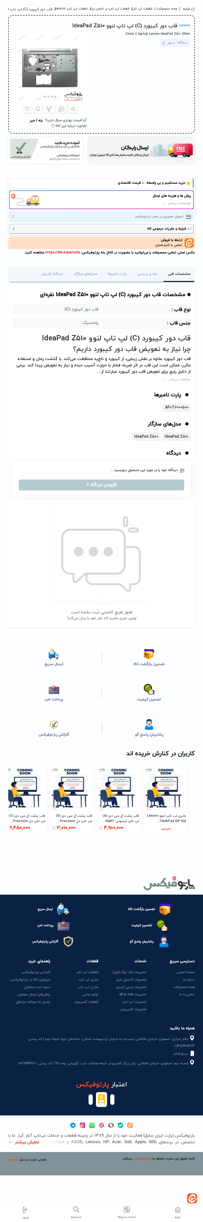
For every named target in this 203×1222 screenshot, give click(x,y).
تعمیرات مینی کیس (131, 987)
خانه (186, 9)
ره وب (12, 1159)
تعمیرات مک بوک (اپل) (129, 972)
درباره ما (189, 979)
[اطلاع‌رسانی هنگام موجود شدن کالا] (38, 108)
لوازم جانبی (90, 994)
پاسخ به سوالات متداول (33, 1002)
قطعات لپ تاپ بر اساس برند (111, 8)
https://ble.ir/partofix (62, 252)
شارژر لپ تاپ (88, 987)
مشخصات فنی (179, 273)
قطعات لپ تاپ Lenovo (72, 8)
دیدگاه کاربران (52, 273)
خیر (32, 120)
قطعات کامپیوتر (86, 1002)
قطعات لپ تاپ (143, 8)
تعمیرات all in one (132, 994)
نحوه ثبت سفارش (37, 987)
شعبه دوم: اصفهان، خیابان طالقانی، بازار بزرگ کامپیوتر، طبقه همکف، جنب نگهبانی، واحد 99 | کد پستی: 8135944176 (104, 1063)
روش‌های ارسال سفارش (33, 994)
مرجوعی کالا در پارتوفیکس (30, 979)
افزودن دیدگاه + (101, 485)
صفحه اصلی (186, 972)
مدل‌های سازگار (85, 273)
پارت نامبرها (117, 273)
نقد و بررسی (147, 273)
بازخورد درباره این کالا (71, 126)
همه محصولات (167, 8)
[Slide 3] (48, 96)
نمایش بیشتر (27, 1142)
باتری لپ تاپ (88, 979)
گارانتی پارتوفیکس (35, 972)
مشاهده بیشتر (180, 379)
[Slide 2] (52, 96)
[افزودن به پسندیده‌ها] (27, 108)
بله (40, 120)
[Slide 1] (55, 96)
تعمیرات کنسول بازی (131, 979)
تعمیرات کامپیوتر (133, 1009)
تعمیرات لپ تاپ (134, 1002)
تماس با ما (187, 994)
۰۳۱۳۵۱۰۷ (181, 1054)
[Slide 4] (45, 96)
